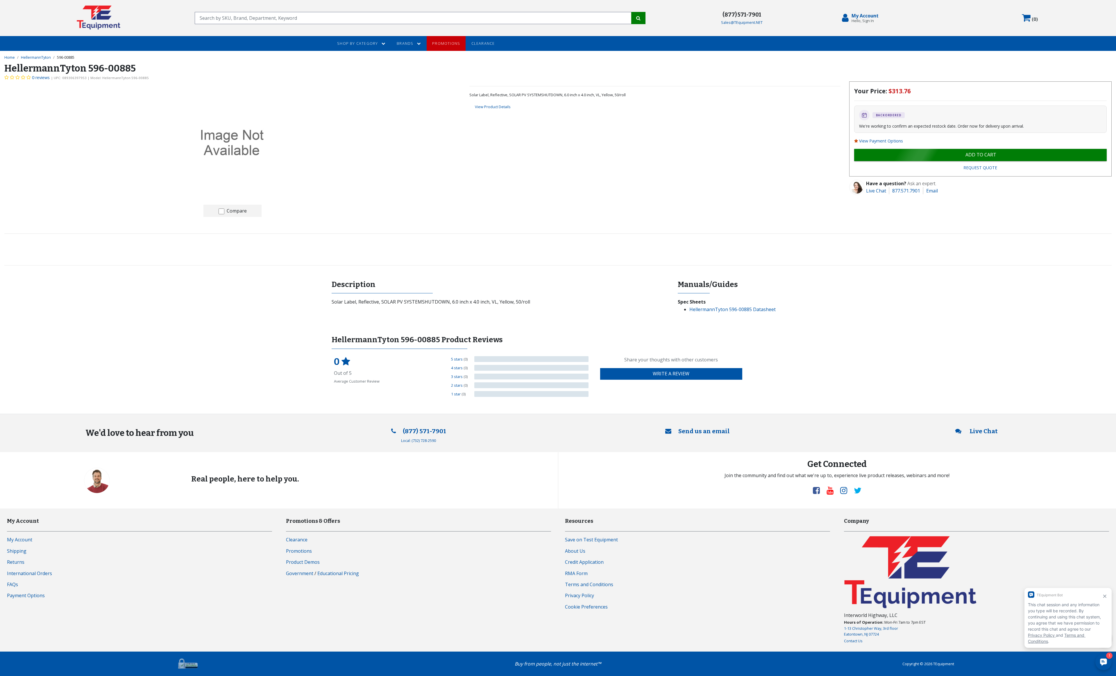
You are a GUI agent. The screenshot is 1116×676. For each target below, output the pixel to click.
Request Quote (980, 167)
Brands (405, 43)
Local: (418, 440)
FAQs (12, 584)
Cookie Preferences (586, 607)
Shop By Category (358, 43)
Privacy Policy (579, 595)
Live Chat (876, 191)
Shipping (16, 551)
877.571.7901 (906, 191)
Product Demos (303, 562)
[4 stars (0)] (531, 368)
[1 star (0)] (531, 394)
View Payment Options (881, 141)
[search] (413, 18)
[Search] (638, 18)
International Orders (29, 573)
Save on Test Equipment (591, 539)
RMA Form (576, 573)
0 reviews (41, 77)
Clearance (483, 43)
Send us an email (704, 431)
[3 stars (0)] (531, 376)
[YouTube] (832, 490)
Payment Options (26, 595)
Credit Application (584, 562)
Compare (237, 211)
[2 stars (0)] (531, 385)
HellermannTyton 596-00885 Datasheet (732, 309)
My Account (19, 539)
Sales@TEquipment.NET (742, 22)
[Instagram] (846, 490)
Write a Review (671, 373)
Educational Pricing (338, 573)
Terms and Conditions (589, 584)
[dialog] (861, 18)
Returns (15, 562)
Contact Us (853, 640)
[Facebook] (819, 490)
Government (299, 573)
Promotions (446, 43)
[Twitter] (857, 490)
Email (932, 191)
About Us (575, 551)
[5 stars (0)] (531, 359)
